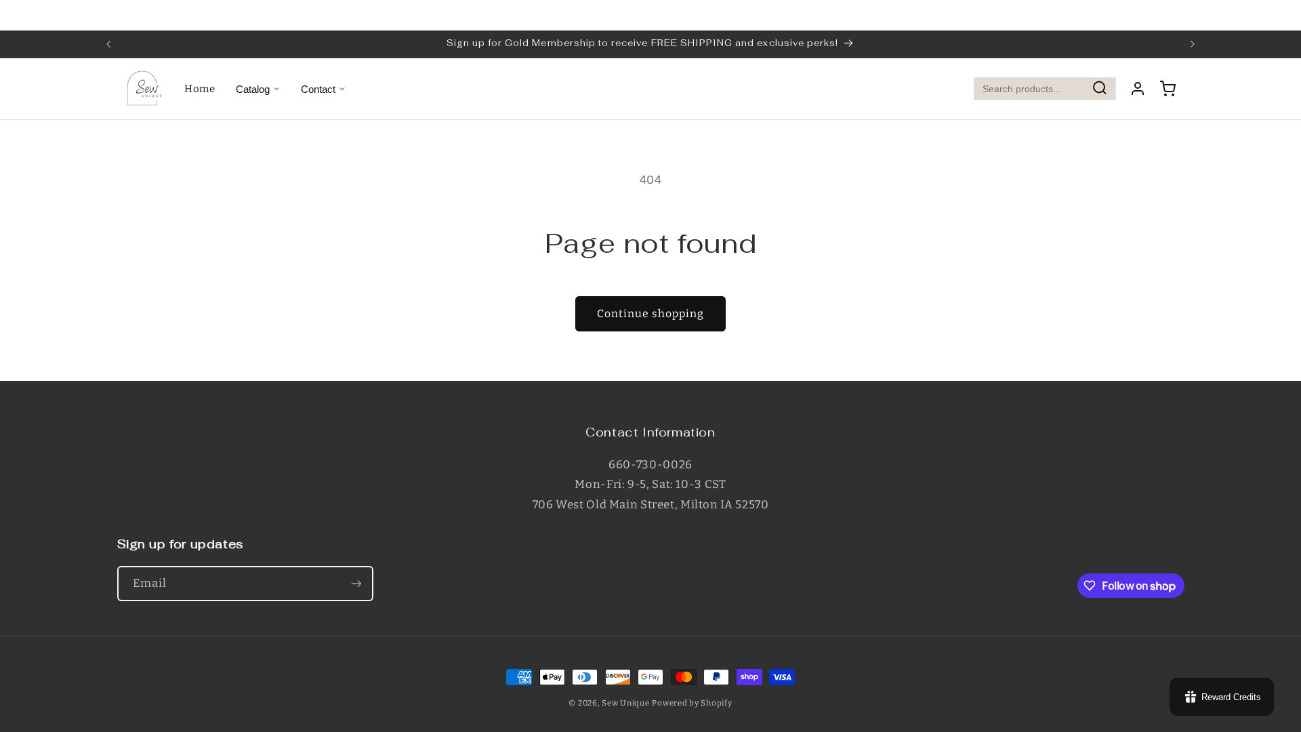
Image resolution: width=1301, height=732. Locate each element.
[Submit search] (1100, 89)
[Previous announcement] (108, 44)
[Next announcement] (1192, 44)
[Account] (1138, 89)
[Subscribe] (355, 583)
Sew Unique (625, 703)
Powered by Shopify (692, 703)
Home (199, 89)
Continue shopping (651, 313)
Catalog (253, 89)
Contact (318, 89)
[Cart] (1167, 89)
